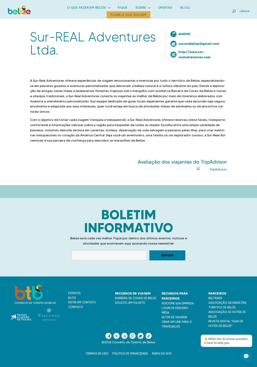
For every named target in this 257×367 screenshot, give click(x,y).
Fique (122, 7)
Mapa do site (162, 353)
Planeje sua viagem (128, 15)
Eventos (74, 293)
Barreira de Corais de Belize (135, 298)
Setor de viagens (174, 317)
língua (244, 11)
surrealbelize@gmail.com (198, 44)
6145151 (184, 34)
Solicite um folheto (130, 303)
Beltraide (215, 298)
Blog (185, 7)
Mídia (165, 312)
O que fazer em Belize (88, 8)
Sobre (143, 8)
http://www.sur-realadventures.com (194, 54)
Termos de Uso (97, 353)
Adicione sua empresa (178, 303)
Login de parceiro (175, 308)
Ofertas (165, 7)
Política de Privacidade (130, 353)
